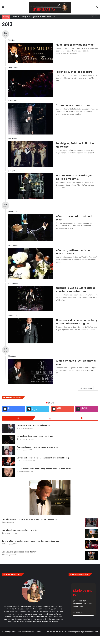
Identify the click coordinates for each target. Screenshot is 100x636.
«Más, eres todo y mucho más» (75, 44)
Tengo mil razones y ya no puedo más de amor (38, 447)
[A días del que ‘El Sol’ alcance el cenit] (30, 371)
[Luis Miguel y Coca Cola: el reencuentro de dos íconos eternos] (91, 522)
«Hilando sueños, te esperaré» (75, 72)
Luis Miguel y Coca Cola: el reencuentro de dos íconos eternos (29, 519)
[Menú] (3, 8)
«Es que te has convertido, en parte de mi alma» (74, 177)
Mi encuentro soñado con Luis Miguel (33, 425)
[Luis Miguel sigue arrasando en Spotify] (91, 555)
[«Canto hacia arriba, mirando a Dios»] (30, 227)
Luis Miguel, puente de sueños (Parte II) (19, 530)
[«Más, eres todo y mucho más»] (30, 53)
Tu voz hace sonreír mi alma (73, 105)
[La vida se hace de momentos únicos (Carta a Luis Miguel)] (8, 461)
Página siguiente (86, 388)
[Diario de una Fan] (50, 7)
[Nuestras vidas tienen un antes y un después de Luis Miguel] (30, 330)
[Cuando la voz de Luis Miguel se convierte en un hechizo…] (30, 298)
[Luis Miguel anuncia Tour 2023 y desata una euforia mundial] (8, 472)
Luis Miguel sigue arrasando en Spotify (19, 552)
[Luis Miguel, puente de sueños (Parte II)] (91, 533)
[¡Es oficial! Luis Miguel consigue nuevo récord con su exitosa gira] (91, 544)
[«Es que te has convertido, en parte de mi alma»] (30, 186)
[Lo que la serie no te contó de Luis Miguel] (8, 439)
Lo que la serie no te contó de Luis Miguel (35, 436)
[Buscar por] (97, 8)
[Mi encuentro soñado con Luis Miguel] (8, 428)
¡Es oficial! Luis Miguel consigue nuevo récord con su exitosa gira (36, 17)
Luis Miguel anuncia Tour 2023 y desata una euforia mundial (44, 468)
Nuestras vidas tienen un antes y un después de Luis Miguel (76, 321)
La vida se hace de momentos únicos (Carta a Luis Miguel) (43, 458)
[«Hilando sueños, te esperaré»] (30, 83)
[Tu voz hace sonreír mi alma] (30, 119)
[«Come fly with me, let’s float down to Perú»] (30, 263)
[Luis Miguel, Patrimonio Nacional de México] (30, 154)
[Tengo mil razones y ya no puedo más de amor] (8, 450)
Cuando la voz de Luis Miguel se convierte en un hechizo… (75, 289)
